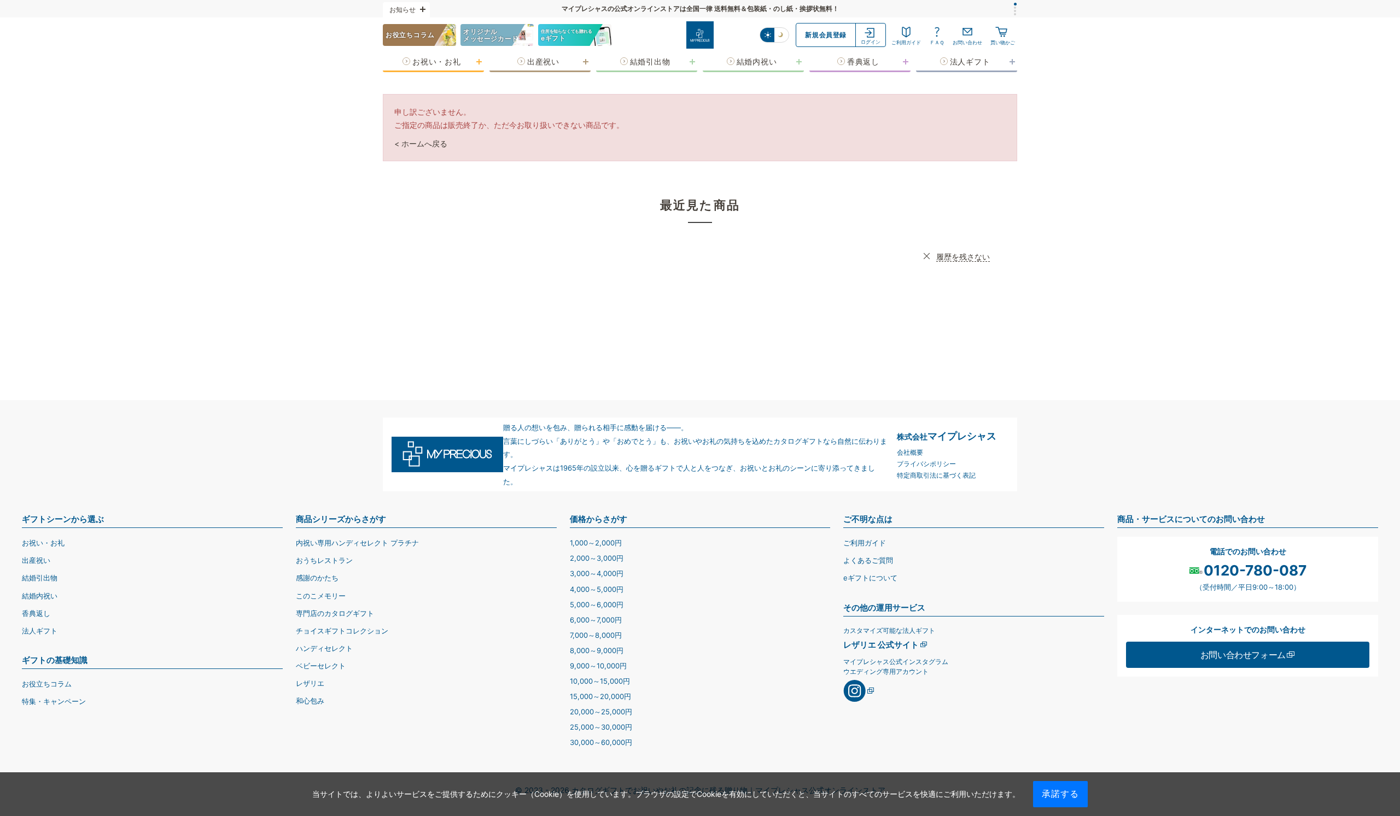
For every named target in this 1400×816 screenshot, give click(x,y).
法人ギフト (39, 630)
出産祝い (36, 560)
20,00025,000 (601, 711)
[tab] (1015, 4)
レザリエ (310, 683)
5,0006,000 (596, 604)
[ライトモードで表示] (767, 35)
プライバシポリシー (926, 464)
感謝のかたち (317, 577)
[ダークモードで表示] (781, 35)
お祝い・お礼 (43, 542)
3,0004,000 (596, 573)
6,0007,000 (596, 619)
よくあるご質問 (868, 560)
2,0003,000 (596, 558)
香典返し (36, 613)
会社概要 (910, 452)
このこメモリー (321, 595)
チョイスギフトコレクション (342, 630)
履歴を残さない (963, 256)
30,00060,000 (601, 742)
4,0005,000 (596, 589)
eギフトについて (870, 577)
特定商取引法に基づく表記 (936, 475)
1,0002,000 (596, 542)
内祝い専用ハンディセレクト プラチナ (357, 542)
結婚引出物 (39, 577)
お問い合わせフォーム (1243, 654)
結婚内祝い (39, 595)
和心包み (310, 700)
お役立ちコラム (47, 683)
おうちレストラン (324, 560)
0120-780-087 (1255, 570)
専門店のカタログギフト (335, 613)
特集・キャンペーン (54, 701)
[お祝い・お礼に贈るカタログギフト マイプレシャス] (700, 35)
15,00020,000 (600, 696)
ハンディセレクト (324, 648)
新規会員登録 (826, 35)
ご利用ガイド (864, 542)
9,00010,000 (598, 665)
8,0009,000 (596, 650)
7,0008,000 (596, 635)
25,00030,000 (601, 727)
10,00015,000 (600, 681)
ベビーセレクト (321, 665)
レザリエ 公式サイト (881, 645)
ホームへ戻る (424, 143)
